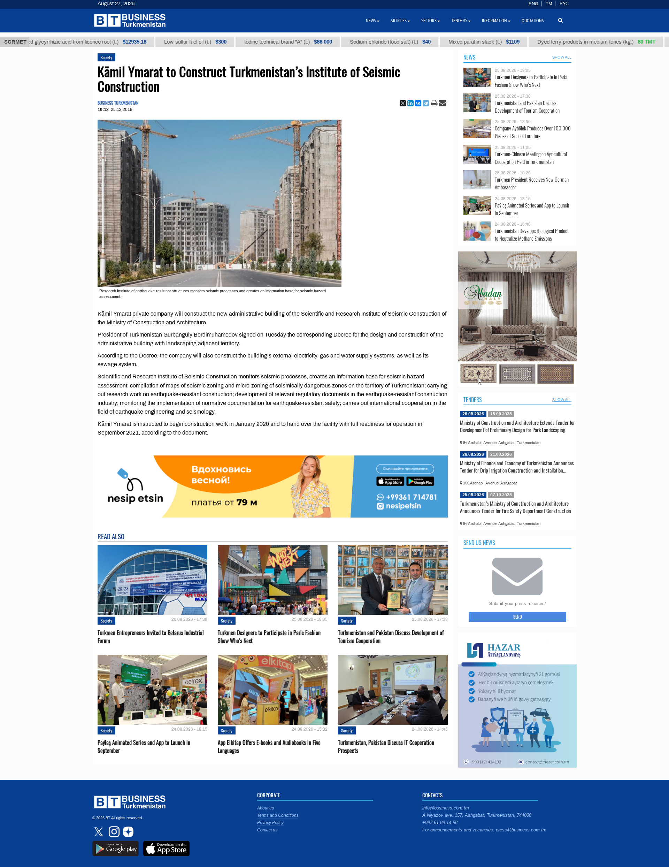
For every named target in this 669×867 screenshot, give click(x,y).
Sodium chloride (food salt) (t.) (346, 42)
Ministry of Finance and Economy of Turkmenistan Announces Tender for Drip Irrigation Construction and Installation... (517, 466)
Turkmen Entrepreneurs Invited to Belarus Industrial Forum (151, 637)
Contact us (267, 830)
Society (106, 57)
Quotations (533, 20)
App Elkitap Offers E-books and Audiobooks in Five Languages (269, 747)
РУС (564, 3)
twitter (99, 832)
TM (549, 3)
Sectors (429, 20)
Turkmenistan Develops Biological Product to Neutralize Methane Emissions (532, 234)
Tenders (472, 399)
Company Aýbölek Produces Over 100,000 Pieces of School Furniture (533, 132)
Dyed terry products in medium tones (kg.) (552, 42)
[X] (403, 103)
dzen (127, 832)
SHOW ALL (561, 57)
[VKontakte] (418, 103)
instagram (113, 832)
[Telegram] (426, 103)
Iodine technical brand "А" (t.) (244, 42)
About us (265, 808)
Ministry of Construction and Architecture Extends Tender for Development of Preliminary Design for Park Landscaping (517, 426)
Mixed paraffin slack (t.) (439, 42)
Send (517, 616)
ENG (533, 3)
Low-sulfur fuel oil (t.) (151, 42)
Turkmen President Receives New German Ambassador (532, 183)
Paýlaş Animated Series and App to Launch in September (144, 747)
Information (494, 20)
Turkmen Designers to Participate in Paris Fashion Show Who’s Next (269, 637)
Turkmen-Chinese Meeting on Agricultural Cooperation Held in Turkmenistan (531, 157)
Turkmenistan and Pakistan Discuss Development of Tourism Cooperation (391, 637)
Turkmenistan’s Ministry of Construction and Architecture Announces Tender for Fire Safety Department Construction (515, 507)
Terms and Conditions (278, 815)
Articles (399, 20)
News (469, 57)
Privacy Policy (270, 822)
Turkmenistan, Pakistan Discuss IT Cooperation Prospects (386, 747)
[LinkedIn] (410, 103)
